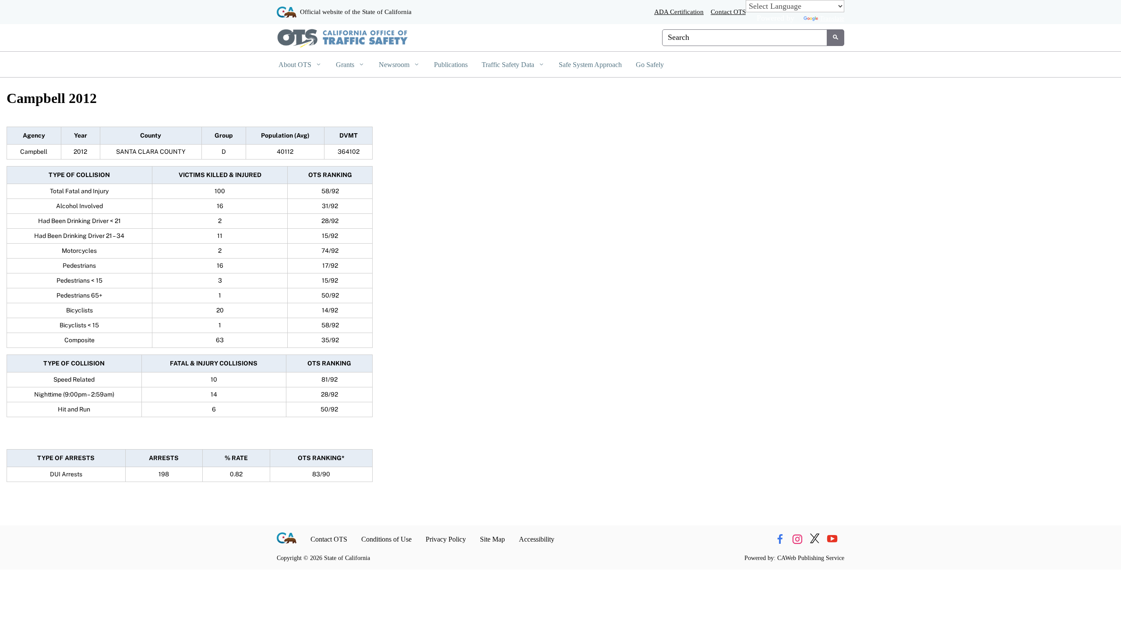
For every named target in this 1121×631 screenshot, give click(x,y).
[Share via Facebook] (779, 539)
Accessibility (536, 539)
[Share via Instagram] (797, 539)
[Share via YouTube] (832, 539)
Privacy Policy (446, 539)
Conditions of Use (386, 539)
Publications (451, 64)
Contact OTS (728, 11)
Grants (346, 64)
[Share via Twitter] (814, 539)
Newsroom (395, 64)
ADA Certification (679, 11)
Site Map (492, 539)
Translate (832, 18)
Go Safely (650, 64)
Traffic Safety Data (509, 64)
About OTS (295, 64)
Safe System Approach (590, 64)
